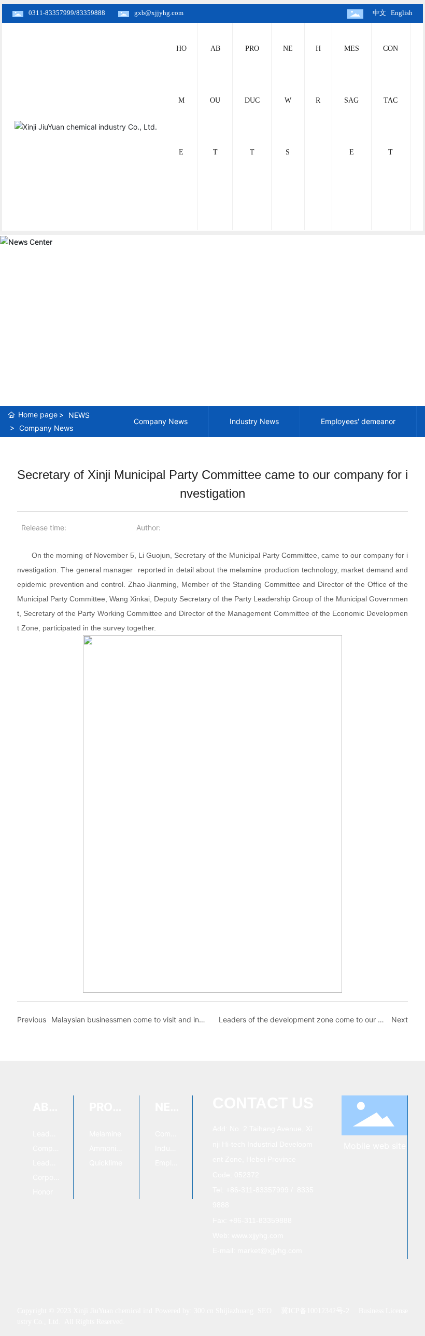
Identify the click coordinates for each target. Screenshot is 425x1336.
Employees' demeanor (358, 421)
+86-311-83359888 (260, 1220)
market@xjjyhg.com (269, 1250)
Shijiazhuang (234, 1311)
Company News (46, 428)
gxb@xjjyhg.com (158, 13)
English (402, 13)
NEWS (79, 415)
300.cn (204, 1311)
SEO (265, 1311)
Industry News (254, 421)
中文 (379, 13)
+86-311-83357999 (257, 1190)
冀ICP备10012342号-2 (315, 1311)
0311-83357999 (51, 13)
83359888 (90, 13)
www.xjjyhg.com (258, 1235)
